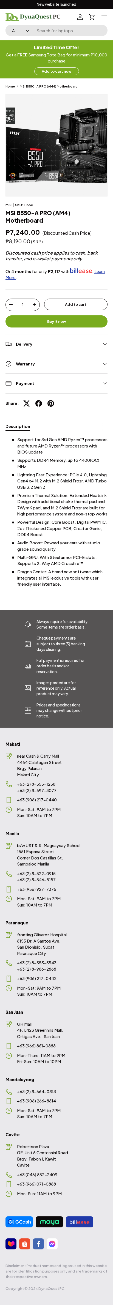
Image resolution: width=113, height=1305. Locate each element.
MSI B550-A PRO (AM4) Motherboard (49, 86)
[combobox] (56, 30)
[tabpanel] (56, 511)
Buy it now (56, 321)
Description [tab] (17, 426)
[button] (92, 17)
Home (10, 86)
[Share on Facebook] (39, 403)
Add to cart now (57, 71)
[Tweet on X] (27, 403)
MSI (8, 204)
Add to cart (75, 304)
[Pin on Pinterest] (51, 403)
